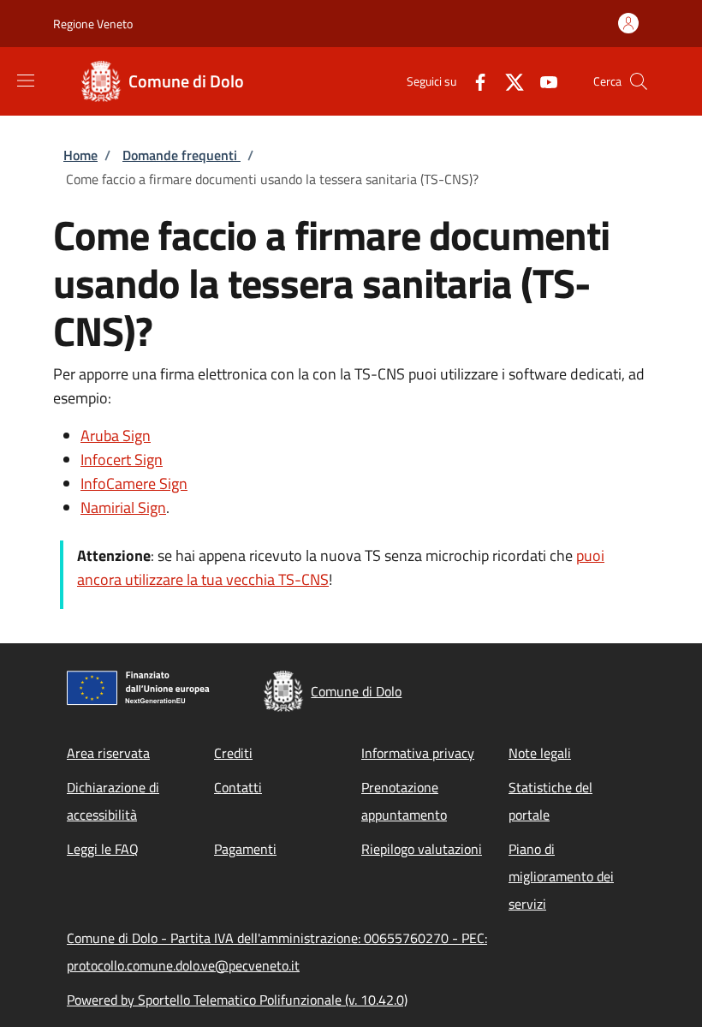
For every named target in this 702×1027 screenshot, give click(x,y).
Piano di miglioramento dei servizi (561, 876)
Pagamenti (245, 849)
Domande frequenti (181, 155)
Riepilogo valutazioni (421, 849)
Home (80, 155)
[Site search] (638, 81)
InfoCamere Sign (133, 483)
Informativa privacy (417, 753)
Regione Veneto (93, 24)
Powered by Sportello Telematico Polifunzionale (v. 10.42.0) (237, 999)
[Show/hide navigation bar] (25, 80)
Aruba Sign (115, 435)
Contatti (238, 787)
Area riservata (108, 753)
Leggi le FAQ (103, 849)
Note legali (540, 753)
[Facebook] (473, 81)
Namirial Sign (123, 507)
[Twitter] (508, 81)
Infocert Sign (121, 459)
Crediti (233, 753)
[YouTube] (542, 81)
